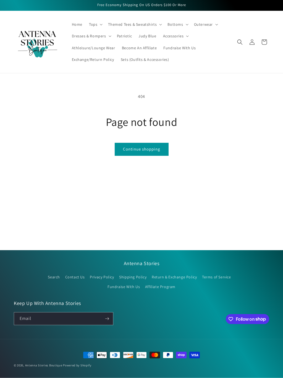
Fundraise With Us (124, 286)
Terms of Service (216, 277)
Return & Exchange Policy (174, 277)
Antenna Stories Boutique (43, 365)
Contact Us (75, 277)
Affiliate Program (160, 286)
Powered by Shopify (77, 365)
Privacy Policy (102, 277)
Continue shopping (141, 149)
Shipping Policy (132, 277)
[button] (95, 24)
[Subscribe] (107, 318)
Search (54, 277)
